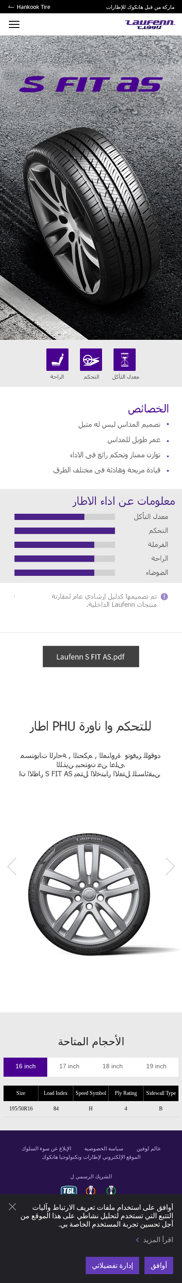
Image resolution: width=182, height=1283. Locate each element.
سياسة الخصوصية (103, 1148)
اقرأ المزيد (158, 1240)
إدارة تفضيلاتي (112, 1265)
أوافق (159, 1265)
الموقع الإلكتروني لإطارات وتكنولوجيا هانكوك (91, 1157)
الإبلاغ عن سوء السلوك (46, 1148)
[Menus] (14, 24)
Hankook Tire (33, 7)
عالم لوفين (148, 1148)
